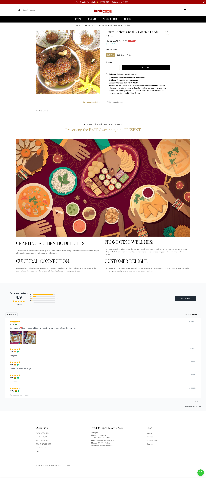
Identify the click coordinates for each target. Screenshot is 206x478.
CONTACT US (41, 448)
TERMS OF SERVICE (43, 444)
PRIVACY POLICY (42, 433)
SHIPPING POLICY (43, 440)
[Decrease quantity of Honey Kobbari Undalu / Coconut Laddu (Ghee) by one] (108, 67)
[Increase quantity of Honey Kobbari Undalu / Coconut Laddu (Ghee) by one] (117, 67)
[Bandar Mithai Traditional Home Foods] (103, 11)
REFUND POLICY (42, 437)
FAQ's (38, 451)
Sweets (78, 19)
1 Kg (129, 55)
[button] (185, 10)
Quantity (109, 62)
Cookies (127, 19)
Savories (92, 19)
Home (78, 25)
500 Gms (120, 55)
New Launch (88, 25)
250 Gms (110, 55)
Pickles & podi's (110, 19)
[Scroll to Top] (201, 466)
